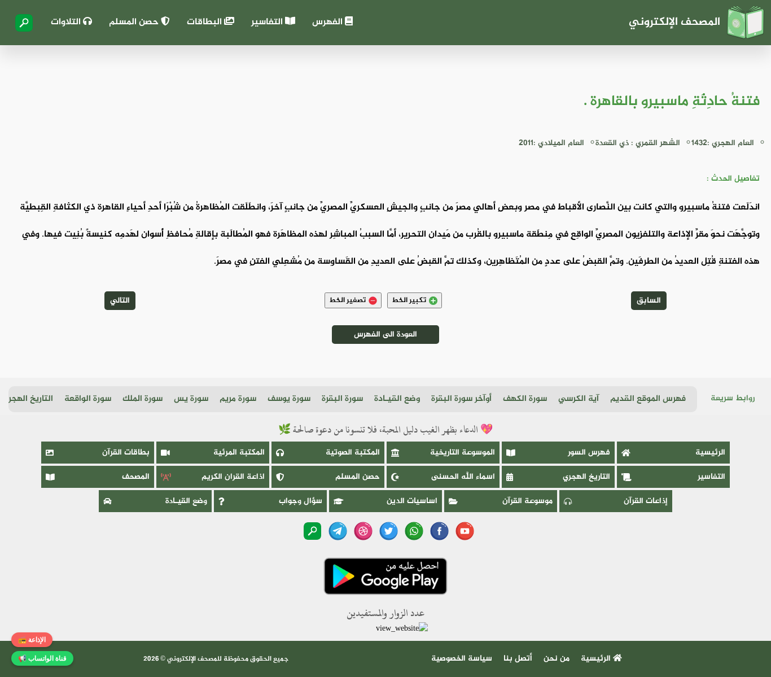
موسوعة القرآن (527, 501)
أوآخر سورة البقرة (461, 399)
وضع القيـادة (397, 399)
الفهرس (328, 22)
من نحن (557, 658)
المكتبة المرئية (239, 452)
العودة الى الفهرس (385, 334)
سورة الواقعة (87, 399)
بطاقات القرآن (126, 452)
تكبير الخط (409, 300)
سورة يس (191, 399)
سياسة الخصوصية (461, 658)
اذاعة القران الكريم (233, 476)
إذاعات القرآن (646, 501)
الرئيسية (710, 452)
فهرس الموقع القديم (648, 399)
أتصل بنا (517, 658)
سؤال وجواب (300, 501)
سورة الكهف (525, 399)
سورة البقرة (342, 399)
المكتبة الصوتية (353, 452)
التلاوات (67, 22)
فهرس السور (589, 452)
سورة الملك (142, 399)
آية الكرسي (578, 399)
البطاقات (205, 22)
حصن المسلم (135, 22)
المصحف (136, 476)
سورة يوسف (289, 399)
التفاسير (268, 22)
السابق (649, 300)
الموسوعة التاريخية (462, 452)
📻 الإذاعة (32, 640)
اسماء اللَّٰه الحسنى (463, 476)
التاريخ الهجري (27, 399)
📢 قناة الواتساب (42, 658)
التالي (120, 300)
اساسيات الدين (412, 501)
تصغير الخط (347, 300)
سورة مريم (238, 399)
